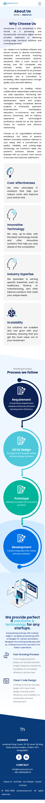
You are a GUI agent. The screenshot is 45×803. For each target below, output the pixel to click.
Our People (28, 781)
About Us (7, 781)
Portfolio (17, 781)
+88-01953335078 (22, 772)
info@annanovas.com (22, 769)
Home (16, 14)
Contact (23, 785)
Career (38, 781)
